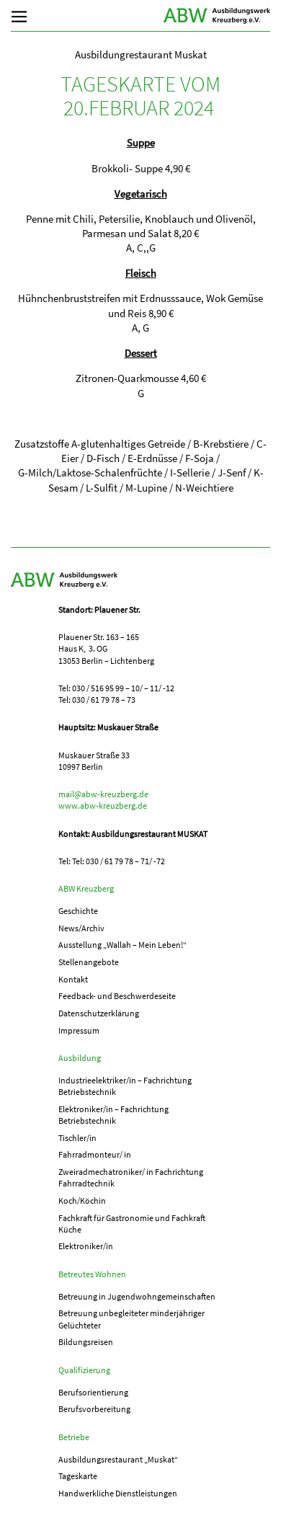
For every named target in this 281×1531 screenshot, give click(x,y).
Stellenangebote (88, 962)
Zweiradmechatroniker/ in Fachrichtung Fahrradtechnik (130, 1177)
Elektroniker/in (85, 1246)
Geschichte (78, 910)
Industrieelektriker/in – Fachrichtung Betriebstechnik (125, 1086)
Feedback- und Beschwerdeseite (117, 995)
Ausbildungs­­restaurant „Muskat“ (118, 1459)
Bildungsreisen (85, 1341)
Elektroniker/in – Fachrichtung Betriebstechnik (113, 1115)
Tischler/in (77, 1137)
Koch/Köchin (82, 1200)
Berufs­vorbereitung (94, 1408)
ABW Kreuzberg (217, 16)
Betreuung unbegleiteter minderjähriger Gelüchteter (131, 1319)
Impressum (78, 1030)
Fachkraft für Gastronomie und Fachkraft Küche (131, 1223)
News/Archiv (81, 928)
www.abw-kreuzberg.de (102, 805)
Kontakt (73, 979)
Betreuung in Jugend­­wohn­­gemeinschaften (136, 1296)
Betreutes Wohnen (92, 1274)
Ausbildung (79, 1057)
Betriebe (73, 1437)
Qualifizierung (84, 1369)
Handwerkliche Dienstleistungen (117, 1493)
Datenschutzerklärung (98, 1013)
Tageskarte (77, 1475)
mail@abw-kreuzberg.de (103, 794)
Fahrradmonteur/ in (94, 1154)
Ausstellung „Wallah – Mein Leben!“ (122, 944)
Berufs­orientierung (93, 1392)
